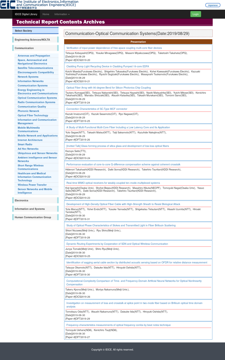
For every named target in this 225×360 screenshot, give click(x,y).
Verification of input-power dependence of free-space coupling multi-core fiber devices (114, 48)
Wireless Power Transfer (32, 184)
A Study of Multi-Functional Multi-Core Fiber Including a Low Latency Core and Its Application (118, 127)
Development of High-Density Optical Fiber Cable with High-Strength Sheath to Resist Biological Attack (123, 204)
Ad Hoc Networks (28, 148)
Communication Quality (32, 106)
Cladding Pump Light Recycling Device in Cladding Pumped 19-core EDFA (107, 66)
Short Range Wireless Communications (31, 167)
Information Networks (31, 81)
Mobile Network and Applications (38, 135)
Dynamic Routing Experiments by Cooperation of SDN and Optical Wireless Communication (117, 243)
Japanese (213, 5)
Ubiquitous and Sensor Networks (37, 153)
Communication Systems (33, 85)
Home (46, 14)
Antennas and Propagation (34, 55)
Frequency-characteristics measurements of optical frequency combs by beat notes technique (118, 325)
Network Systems (28, 76)
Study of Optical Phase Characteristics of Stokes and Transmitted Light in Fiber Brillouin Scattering (121, 225)
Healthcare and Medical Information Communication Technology (34, 176)
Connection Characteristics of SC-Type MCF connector (96, 109)
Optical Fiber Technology (33, 115)
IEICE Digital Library (26, 14)
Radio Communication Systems (36, 102)
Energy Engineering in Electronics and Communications (38, 91)
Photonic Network (28, 111)
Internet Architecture (30, 140)
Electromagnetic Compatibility (36, 72)
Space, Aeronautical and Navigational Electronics (32, 61)
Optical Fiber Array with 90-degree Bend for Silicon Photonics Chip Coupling (108, 87)
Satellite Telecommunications (35, 68)
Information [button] (61, 14)
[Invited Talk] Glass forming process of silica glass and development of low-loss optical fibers (117, 146)
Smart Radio (25, 144)
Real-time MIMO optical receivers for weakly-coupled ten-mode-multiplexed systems (113, 182)
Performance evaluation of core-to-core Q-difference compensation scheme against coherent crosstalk (123, 164)
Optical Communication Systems (37, 97)
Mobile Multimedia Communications (29, 129)
